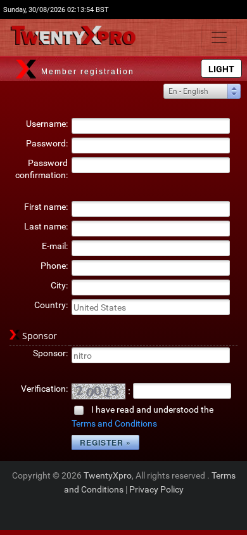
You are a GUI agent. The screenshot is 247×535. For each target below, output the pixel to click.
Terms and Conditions (114, 423)
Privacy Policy (156, 489)
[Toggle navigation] (219, 37)
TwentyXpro (108, 475)
